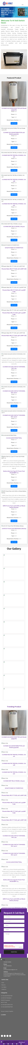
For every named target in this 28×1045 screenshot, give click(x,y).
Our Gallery (3, 987)
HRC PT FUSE (4, 1002)
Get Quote (14, 123)
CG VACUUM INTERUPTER (6, 995)
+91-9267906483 (8, 965)
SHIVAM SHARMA (7, 962)
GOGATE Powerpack (5, 1000)
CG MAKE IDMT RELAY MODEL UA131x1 (14, 226)
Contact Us (3, 989)
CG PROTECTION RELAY (6, 998)
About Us (3, 984)
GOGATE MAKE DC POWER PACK (14, 247)
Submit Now (14, 952)
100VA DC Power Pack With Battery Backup (14, 528)
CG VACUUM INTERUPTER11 (14, 438)
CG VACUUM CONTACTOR (7, 1004)
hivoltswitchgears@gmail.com (10, 969)
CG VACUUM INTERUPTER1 (7, 1006)
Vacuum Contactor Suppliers (7, 1011)
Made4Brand (22, 1042)
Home (2, 982)
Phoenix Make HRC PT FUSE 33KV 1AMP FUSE (14, 335)
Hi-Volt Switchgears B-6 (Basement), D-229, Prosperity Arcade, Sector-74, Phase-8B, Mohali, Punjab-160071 (15, 975)
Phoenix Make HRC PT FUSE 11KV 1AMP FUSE (14, 269)
